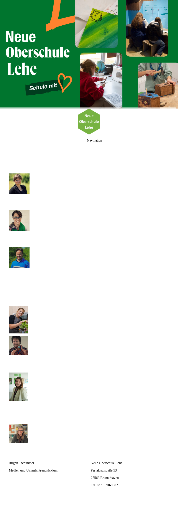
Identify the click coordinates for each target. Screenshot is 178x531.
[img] (89, 54)
